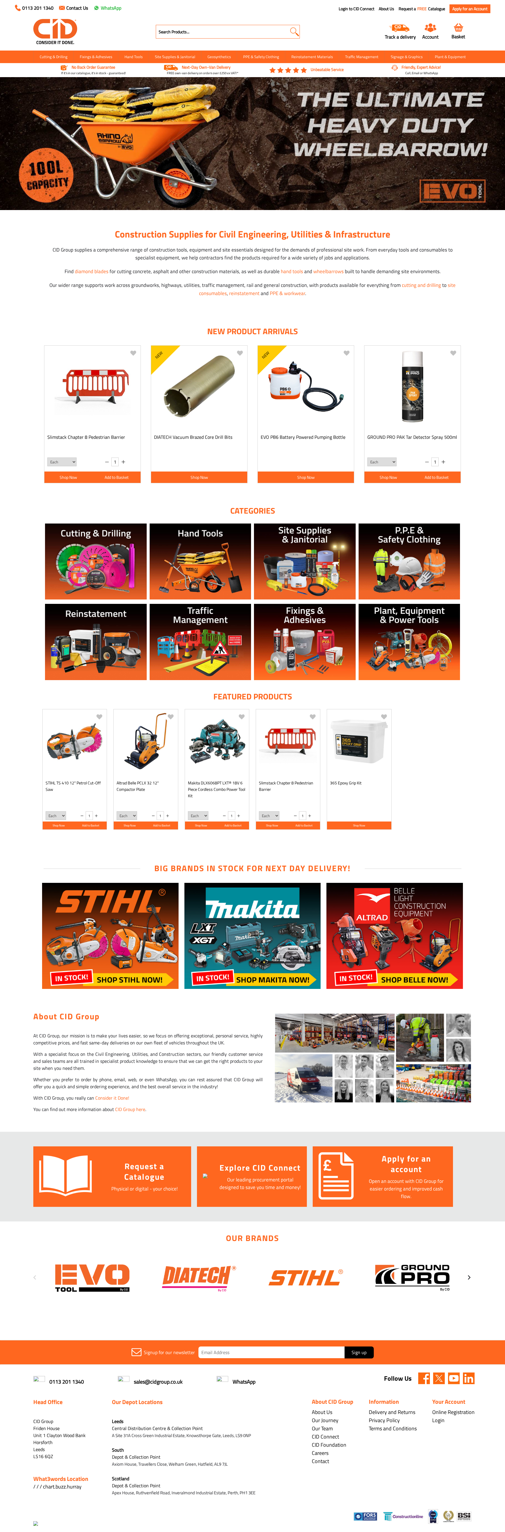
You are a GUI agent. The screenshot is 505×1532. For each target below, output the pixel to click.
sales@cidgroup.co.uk (158, 1382)
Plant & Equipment (450, 57)
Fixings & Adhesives (96, 57)
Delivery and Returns (392, 1412)
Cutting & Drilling (54, 57)
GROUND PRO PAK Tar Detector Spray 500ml (412, 437)
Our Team (322, 1428)
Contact (320, 1461)
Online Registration (453, 1412)
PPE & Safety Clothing (261, 57)
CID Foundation (329, 1445)
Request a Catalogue (422, 9)
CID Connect (325, 1437)
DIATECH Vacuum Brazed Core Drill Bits (193, 437)
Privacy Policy (384, 1420)
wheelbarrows (328, 271)
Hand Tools (133, 57)
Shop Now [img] (68, 477)
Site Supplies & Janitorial (175, 57)
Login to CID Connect (356, 9)
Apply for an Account (469, 9)
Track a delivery (400, 36)
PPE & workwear (287, 293)
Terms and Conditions (393, 1428)
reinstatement (244, 293)
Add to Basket (117, 477)
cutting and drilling (421, 285)
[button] (294, 31)
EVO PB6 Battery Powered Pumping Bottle (303, 437)
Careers (320, 1453)
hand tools (292, 271)
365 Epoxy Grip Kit (346, 783)
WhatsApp (111, 7)
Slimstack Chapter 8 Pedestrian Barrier (86, 437)
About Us (386, 9)
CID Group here (130, 1109)
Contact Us (77, 7)
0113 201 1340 (37, 7)
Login (438, 1420)
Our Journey (325, 1420)
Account (430, 36)
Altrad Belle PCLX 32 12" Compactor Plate (138, 786)
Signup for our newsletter (169, 1352)
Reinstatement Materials (312, 57)
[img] (424, 1378)
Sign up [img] (359, 1352)
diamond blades (91, 271)
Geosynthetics (219, 57)
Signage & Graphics (407, 57)
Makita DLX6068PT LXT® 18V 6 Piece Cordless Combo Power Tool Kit (216, 789)
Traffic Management (361, 57)
